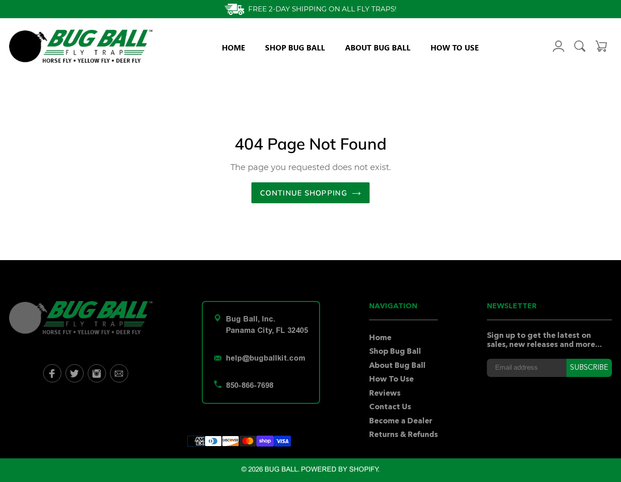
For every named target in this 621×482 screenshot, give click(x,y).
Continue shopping (303, 192)
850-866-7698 (249, 385)
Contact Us (390, 407)
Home (380, 338)
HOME (233, 47)
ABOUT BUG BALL (378, 47)
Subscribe (589, 368)
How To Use (391, 379)
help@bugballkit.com (265, 357)
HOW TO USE (455, 47)
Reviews (385, 393)
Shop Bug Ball (395, 352)
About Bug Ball (397, 366)
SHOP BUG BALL (295, 47)
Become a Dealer (400, 421)
